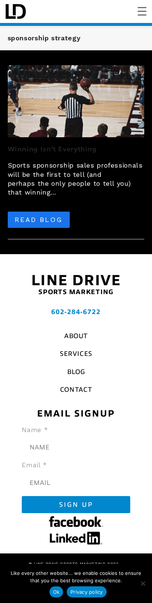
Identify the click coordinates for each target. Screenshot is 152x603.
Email (34, 465)
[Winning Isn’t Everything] (76, 100)
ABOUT (76, 336)
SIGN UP (76, 504)
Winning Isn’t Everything (52, 149)
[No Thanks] (142, 583)
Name (35, 430)
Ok (56, 592)
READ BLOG (39, 219)
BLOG (76, 371)
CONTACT (76, 389)
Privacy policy (86, 592)
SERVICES (76, 353)
